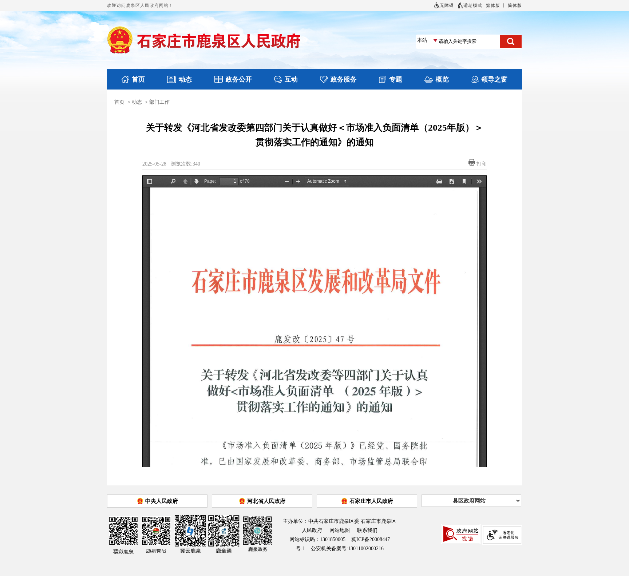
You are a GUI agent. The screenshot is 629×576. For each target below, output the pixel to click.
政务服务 (344, 79)
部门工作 (159, 102)
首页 (138, 79)
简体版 (515, 5)
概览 (442, 79)
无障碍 (447, 5)
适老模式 (472, 5)
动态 (185, 79)
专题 (395, 79)
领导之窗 (494, 79)
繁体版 (493, 5)
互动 (291, 79)
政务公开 (239, 79)
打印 (481, 164)
